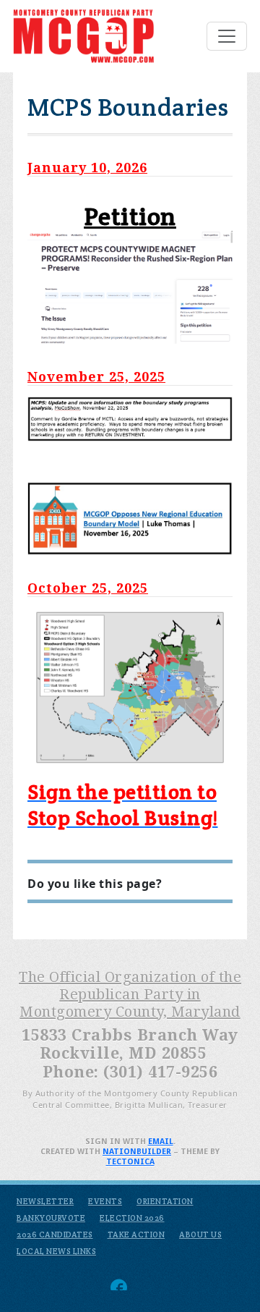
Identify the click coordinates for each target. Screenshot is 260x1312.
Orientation (165, 1201)
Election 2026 (132, 1218)
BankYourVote (51, 1218)
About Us (200, 1235)
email (160, 1141)
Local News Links (56, 1251)
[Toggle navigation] (227, 36)
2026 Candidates (55, 1235)
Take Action (136, 1235)
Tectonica (130, 1162)
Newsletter (45, 1201)
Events (105, 1201)
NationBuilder (137, 1151)
